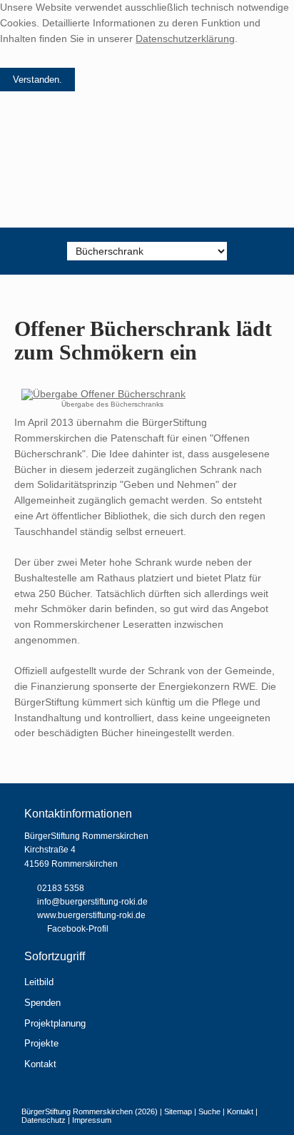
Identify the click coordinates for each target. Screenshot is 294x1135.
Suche (209, 1111)
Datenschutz (43, 1120)
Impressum (91, 1120)
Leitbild (39, 982)
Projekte (41, 1043)
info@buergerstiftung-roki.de (92, 902)
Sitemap (178, 1111)
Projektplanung (55, 1023)
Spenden (42, 1002)
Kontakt (40, 1064)
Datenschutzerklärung (185, 39)
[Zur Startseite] (147, 170)
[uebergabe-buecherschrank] (103, 394)
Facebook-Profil (77, 929)
